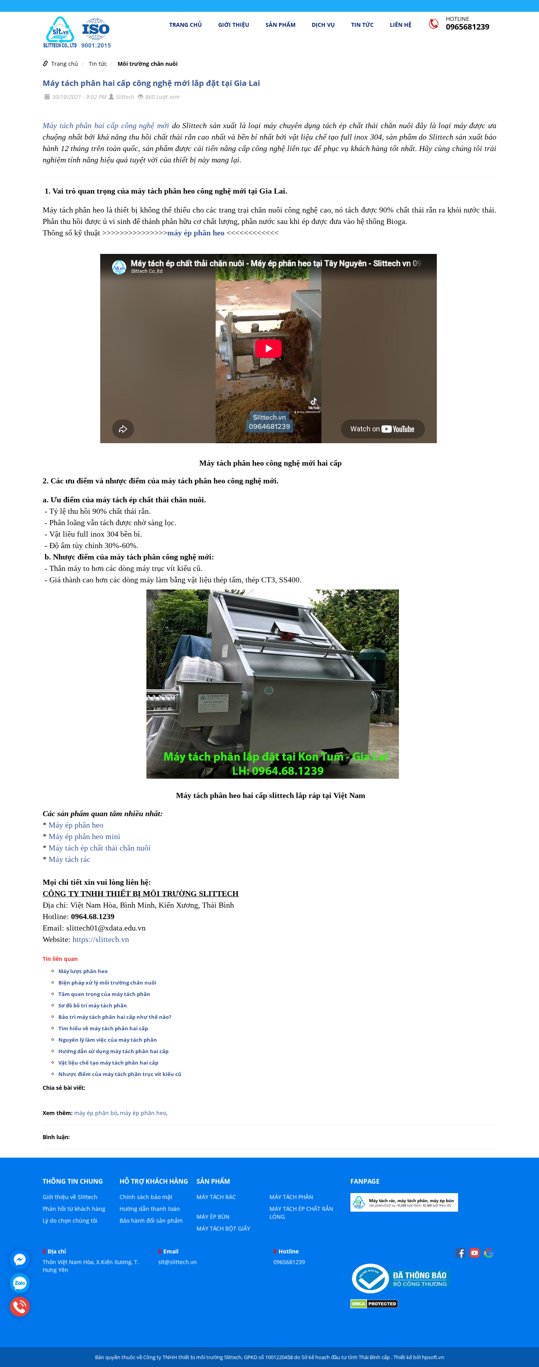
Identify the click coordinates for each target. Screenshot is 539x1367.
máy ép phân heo (196, 232)
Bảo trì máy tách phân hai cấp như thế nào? (114, 1016)
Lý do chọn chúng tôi (70, 1220)
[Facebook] (404, 1204)
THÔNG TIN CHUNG (73, 1181)
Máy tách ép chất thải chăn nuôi (100, 847)
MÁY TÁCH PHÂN (291, 1197)
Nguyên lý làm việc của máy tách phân (107, 1039)
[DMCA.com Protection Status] (374, 1303)
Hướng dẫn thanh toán (150, 1208)
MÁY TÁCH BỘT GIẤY (223, 1228)
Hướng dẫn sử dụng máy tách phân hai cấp (113, 1051)
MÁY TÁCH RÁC (216, 1197)
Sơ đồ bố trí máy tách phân (92, 1005)
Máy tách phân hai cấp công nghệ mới (106, 125)
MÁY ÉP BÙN (213, 1216)
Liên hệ (401, 25)
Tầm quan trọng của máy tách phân (104, 994)
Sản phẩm (281, 25)
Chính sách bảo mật (146, 1197)
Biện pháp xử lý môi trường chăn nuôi (107, 982)
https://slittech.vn (101, 939)
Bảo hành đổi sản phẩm (151, 1220)
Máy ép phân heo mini (84, 836)
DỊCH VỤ (323, 25)
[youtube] (474, 1253)
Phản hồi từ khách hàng (74, 1208)
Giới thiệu (233, 25)
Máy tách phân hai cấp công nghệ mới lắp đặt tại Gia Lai (151, 83)
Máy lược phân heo (83, 971)
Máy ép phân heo (76, 825)
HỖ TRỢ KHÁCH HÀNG (154, 1181)
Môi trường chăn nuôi (148, 63)
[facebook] (460, 1253)
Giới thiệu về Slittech (70, 1197)
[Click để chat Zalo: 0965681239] (20, 1283)
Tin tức (362, 25)
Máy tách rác (69, 859)
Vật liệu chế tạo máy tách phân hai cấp (108, 1062)
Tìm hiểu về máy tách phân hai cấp (103, 1028)
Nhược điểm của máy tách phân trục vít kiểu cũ (120, 1074)
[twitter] (489, 1253)
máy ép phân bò (95, 1113)
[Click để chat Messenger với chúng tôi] (20, 1259)
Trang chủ (185, 25)
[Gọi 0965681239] (20, 1307)
